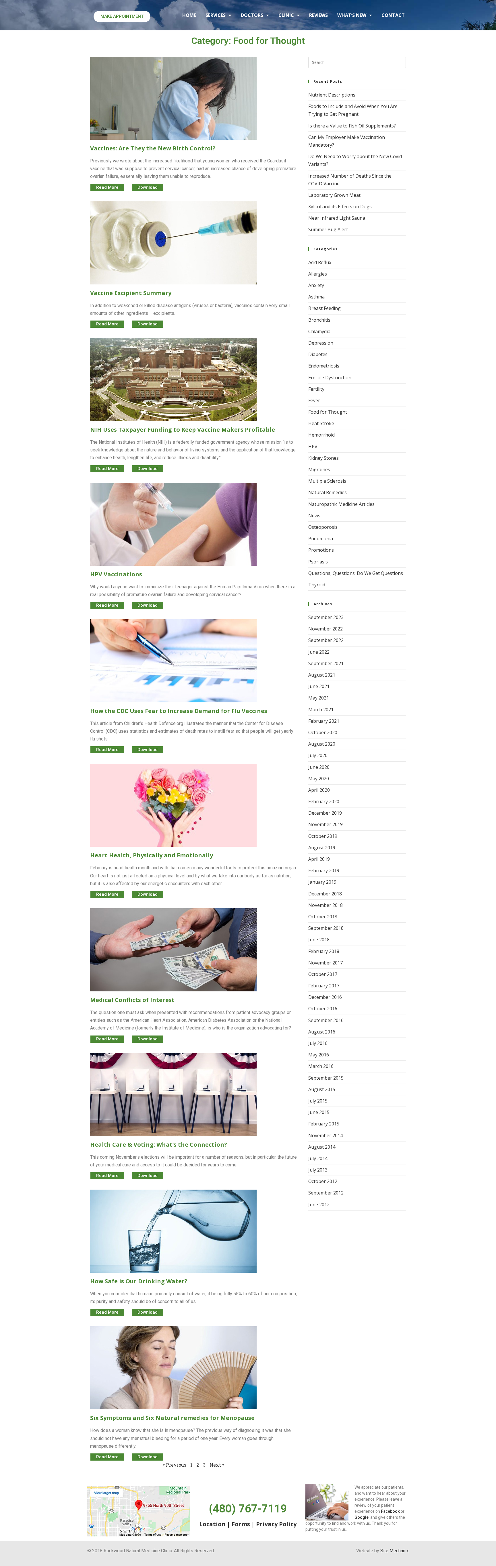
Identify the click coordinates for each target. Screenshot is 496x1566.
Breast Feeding (324, 308)
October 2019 (322, 836)
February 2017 (323, 986)
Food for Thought (327, 412)
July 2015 (318, 1101)
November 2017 (325, 963)
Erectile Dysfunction (329, 377)
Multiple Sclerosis (327, 481)
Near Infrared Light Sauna (336, 218)
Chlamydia (319, 331)
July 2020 (318, 755)
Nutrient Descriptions (331, 95)
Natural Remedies (327, 492)
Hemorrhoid (321, 435)
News (314, 515)
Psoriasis (318, 562)
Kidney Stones (323, 458)
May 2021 (318, 698)
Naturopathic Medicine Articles (341, 504)
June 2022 (319, 652)
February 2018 (323, 951)
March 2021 (321, 709)
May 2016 (318, 1055)
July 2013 (318, 1170)
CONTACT (393, 15)
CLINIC (286, 15)
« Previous (174, 1465)
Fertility (316, 389)
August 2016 (321, 1032)
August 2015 (321, 1089)
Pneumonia (320, 538)
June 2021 (319, 686)
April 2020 (319, 790)
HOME (189, 15)
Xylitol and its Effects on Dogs (340, 206)
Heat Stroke (321, 423)
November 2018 (325, 905)
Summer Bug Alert (328, 229)
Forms (241, 1524)
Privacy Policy (276, 1524)
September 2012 (326, 1193)
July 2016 (318, 1043)
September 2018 (326, 928)
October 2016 (322, 1008)
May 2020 (318, 778)
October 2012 (322, 1181)
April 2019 (319, 859)
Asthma (316, 297)
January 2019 (322, 882)
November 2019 (325, 824)
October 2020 (322, 732)
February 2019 (323, 870)
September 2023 (326, 617)
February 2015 (323, 1124)
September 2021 (326, 663)
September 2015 (326, 1078)
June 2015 (319, 1112)
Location (212, 1524)
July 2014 (318, 1158)
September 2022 (326, 640)
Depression (320, 343)
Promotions (321, 550)
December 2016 (325, 997)
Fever (314, 400)
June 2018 (319, 939)
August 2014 (321, 1147)
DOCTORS (252, 15)
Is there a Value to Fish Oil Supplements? (352, 126)
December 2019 (325, 813)
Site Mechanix (394, 1550)
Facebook (390, 1511)
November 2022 (325, 629)
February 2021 (323, 721)
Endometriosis (323, 366)
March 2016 (321, 1066)
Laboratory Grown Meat (334, 195)
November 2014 (325, 1135)
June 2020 (319, 767)
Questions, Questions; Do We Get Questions (355, 573)
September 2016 (326, 1020)
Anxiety (316, 285)
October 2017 (322, 974)
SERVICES (216, 15)
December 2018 (325, 894)
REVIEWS (318, 15)
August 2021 (321, 675)
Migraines (319, 469)
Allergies (317, 274)
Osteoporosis (323, 527)
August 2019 (321, 847)
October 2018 (322, 916)
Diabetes (318, 354)
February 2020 (323, 801)
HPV (312, 446)
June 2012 (319, 1204)
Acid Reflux (319, 262)
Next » (217, 1465)
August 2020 (321, 744)
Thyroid (316, 584)
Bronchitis (319, 320)
